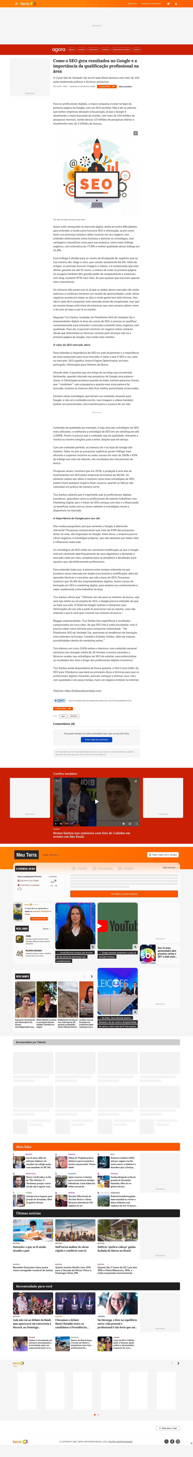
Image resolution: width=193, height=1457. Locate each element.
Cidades (32, 1337)
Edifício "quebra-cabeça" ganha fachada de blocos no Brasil (116, 1248)
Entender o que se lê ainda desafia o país (29, 1248)
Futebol (29, 1193)
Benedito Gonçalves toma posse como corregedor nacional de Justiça (33, 1269)
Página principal (28, 4)
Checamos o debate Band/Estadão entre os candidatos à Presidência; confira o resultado (71, 1323)
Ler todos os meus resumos (124, 893)
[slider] (96, 820)
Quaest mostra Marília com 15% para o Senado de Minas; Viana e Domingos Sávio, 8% (73, 1270)
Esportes (75, 1337)
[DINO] (59, 701)
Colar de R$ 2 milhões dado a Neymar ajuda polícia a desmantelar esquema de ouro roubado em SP (124, 1344)
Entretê (29, 1154)
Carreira (101, 1316)
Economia (72, 1174)
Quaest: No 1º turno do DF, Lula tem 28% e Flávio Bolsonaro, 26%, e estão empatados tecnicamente (117, 1270)
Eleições (56, 829)
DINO (63, 716)
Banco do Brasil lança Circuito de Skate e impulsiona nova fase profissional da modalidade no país (81, 1344)
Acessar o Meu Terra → (51, 854)
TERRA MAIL (132, 4)
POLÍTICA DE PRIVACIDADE (120, 1441)
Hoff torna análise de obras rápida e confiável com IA (72, 1248)
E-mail (168, 4)
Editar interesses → (170, 867)
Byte (112, 1154)
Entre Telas (30, 1174)
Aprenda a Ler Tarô (39, 919)
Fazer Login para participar (96, 739)
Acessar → (47, 928)
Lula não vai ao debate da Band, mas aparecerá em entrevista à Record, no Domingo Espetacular (32, 1323)
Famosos (71, 1154)
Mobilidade (115, 1193)
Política (16, 1264)
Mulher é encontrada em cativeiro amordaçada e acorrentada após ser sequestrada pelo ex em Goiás (40, 1344)
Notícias (73, 716)
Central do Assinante (151, 4)
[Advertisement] (160, 1270)
